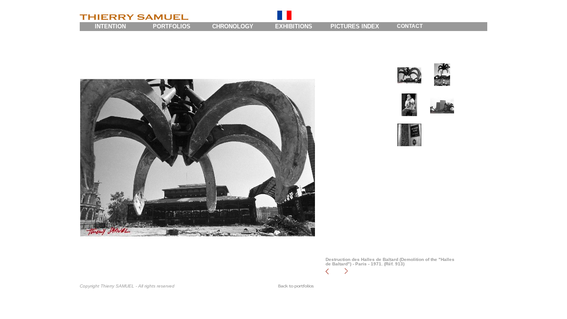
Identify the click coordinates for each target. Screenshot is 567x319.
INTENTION (110, 26)
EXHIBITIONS (293, 26)
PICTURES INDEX (354, 26)
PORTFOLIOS (171, 26)
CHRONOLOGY (232, 26)
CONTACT (410, 26)
